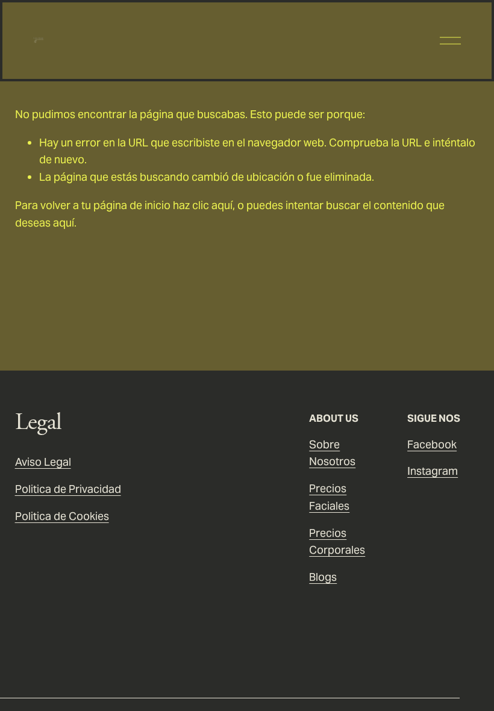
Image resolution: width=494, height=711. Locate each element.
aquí (63, 223)
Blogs (323, 577)
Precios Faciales (329, 497)
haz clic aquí (203, 205)
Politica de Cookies (62, 516)
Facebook (432, 444)
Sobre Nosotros (332, 453)
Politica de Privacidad (68, 489)
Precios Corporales (337, 541)
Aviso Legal (43, 462)
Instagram (432, 471)
